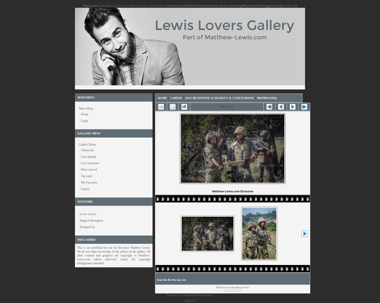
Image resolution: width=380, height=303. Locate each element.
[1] (226, 290)
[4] (236, 290)
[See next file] (292, 107)
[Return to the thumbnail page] (161, 107)
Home (162, 98)
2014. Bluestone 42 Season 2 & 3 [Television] (219, 98)
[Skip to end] (304, 107)
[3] (232, 290)
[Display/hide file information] (172, 107)
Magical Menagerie (91, 220)
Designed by (87, 227)
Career (176, 98)
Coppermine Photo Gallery (197, 295)
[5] (239, 290)
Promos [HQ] (267, 98)
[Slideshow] (184, 107)
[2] (229, 290)
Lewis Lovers (88, 214)
